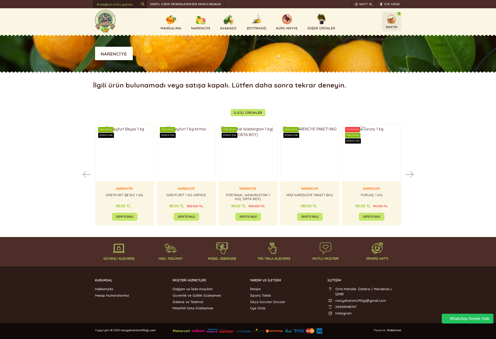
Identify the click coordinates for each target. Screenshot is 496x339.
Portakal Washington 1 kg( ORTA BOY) (248, 197)
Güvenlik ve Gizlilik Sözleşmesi (197, 295)
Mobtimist (394, 330)
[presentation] (87, 175)
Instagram (343, 313)
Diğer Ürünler (321, 28)
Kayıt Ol (365, 4)
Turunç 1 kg (371, 195)
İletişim (255, 289)
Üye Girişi (391, 4)
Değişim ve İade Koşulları (193, 289)
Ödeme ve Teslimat (188, 302)
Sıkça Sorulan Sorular (267, 302)
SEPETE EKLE (124, 216)
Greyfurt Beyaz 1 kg (124, 195)
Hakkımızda (104, 289)
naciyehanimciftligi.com (138, 330)
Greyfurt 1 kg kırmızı (186, 195)
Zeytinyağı (257, 28)
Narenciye (201, 28)
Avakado (228, 28)
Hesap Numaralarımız (112, 295)
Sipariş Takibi (260, 295)
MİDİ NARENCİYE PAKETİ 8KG (309, 195)
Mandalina (171, 28)
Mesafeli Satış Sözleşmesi (193, 308)
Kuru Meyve (287, 28)
